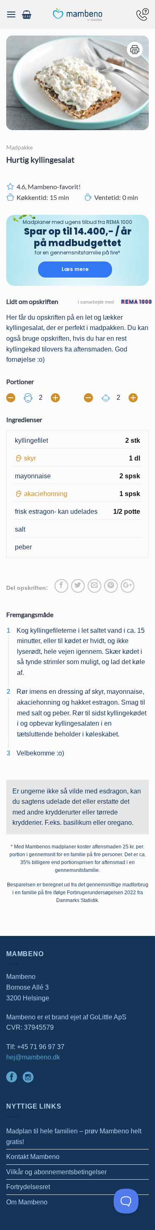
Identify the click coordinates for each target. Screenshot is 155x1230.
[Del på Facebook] (61, 586)
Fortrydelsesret (28, 1186)
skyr (30, 458)
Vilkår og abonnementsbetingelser (56, 1171)
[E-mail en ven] (94, 586)
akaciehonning (45, 493)
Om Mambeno (27, 1202)
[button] (11, 14)
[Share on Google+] (127, 586)
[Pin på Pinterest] (111, 586)
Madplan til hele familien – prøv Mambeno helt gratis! (73, 1136)
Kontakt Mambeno (33, 1156)
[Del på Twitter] (78, 586)
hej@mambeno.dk (33, 1057)
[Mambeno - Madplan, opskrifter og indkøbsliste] (78, 14)
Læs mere (75, 269)
